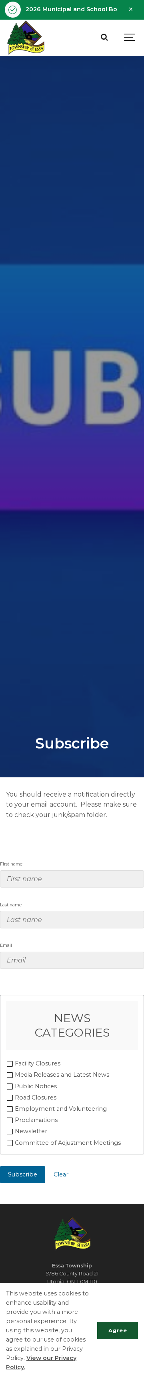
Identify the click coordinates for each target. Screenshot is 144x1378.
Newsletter (31, 1131)
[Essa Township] (26, 38)
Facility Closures (37, 1063)
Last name (11, 905)
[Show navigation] (130, 38)
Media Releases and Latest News (62, 1074)
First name (11, 864)
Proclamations (36, 1120)
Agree (117, 1330)
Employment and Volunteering (61, 1108)
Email (6, 945)
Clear (61, 1174)
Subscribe (22, 1174)
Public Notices (36, 1086)
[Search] (104, 38)
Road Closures (35, 1097)
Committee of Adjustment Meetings (68, 1142)
